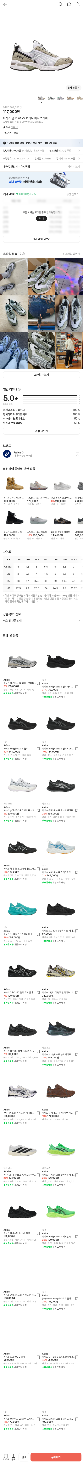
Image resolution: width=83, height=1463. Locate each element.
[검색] (60, 4)
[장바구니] (77, 4)
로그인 (41, 218)
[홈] (69, 4)
